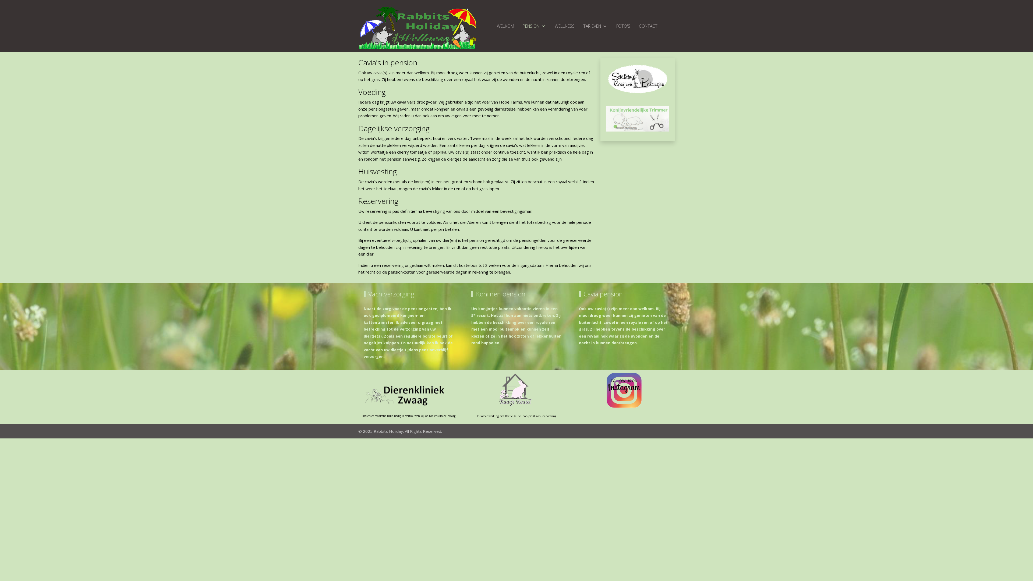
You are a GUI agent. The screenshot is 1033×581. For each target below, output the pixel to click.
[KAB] (637, 118)
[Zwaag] (408, 394)
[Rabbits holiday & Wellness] (624, 390)
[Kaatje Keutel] (516, 389)
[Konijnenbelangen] (637, 79)
